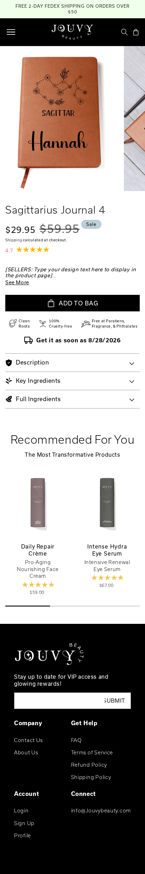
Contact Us (28, 740)
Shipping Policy (91, 777)
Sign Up (24, 823)
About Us (26, 752)
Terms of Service (92, 752)
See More (17, 282)
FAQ (76, 740)
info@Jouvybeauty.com (101, 810)
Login (21, 810)
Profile (22, 835)
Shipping (13, 240)
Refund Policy (89, 765)
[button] (11, 32)
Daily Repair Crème (38, 550)
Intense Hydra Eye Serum (107, 550)
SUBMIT (115, 700)
